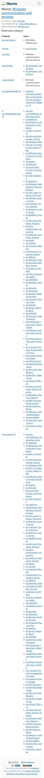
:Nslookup (32, 291)
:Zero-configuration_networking (34, 229)
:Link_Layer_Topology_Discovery (33, 194)
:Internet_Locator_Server (34, 211)
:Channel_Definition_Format (34, 264)
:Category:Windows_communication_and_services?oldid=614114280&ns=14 (34, 98)
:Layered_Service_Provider (34, 357)
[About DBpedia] (9, 3)
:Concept (31, 48)
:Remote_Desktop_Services (34, 295)
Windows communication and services (16, 13)
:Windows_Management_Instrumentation (34, 187)
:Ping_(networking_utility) (34, 275)
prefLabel (8, 80)
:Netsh (30, 240)
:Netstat (31, 305)
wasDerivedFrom (11, 91)
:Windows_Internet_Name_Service (34, 333)
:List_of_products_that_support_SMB (34, 147)
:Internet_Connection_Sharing (34, 236)
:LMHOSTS (32, 279)
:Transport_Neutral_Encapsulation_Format (34, 350)
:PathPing (31, 181)
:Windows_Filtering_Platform (34, 396)
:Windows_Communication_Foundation (34, 125)
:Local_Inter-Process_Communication (34, 170)
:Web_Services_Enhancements (34, 402)
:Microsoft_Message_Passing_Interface (34, 389)
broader (7, 65)
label (6, 54)
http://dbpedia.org (28, 23)
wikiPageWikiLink (11, 114)
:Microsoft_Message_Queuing (33, 222)
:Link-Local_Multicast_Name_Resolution (34, 114)
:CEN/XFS (31, 313)
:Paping (30, 161)
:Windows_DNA (34, 260)
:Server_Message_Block (33, 309)
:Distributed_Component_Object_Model (34, 325)
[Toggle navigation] (39, 3)
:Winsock (31, 164)
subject (8, 434)
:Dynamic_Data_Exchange (34, 317)
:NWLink (31, 257)
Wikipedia (35, 768)
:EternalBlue (32, 417)
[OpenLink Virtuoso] (13, 762)
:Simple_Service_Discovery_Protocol (34, 341)
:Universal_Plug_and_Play (34, 300)
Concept (21, 21)
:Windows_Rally (34, 142)
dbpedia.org (23, 26)
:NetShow (31, 119)
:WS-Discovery (33, 361)
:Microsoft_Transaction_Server (33, 253)
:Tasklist (31, 243)
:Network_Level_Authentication (34, 413)
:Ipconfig (31, 288)
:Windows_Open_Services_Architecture (34, 156)
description (8, 40)
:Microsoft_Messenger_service (33, 137)
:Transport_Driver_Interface (33, 205)
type (5, 48)
